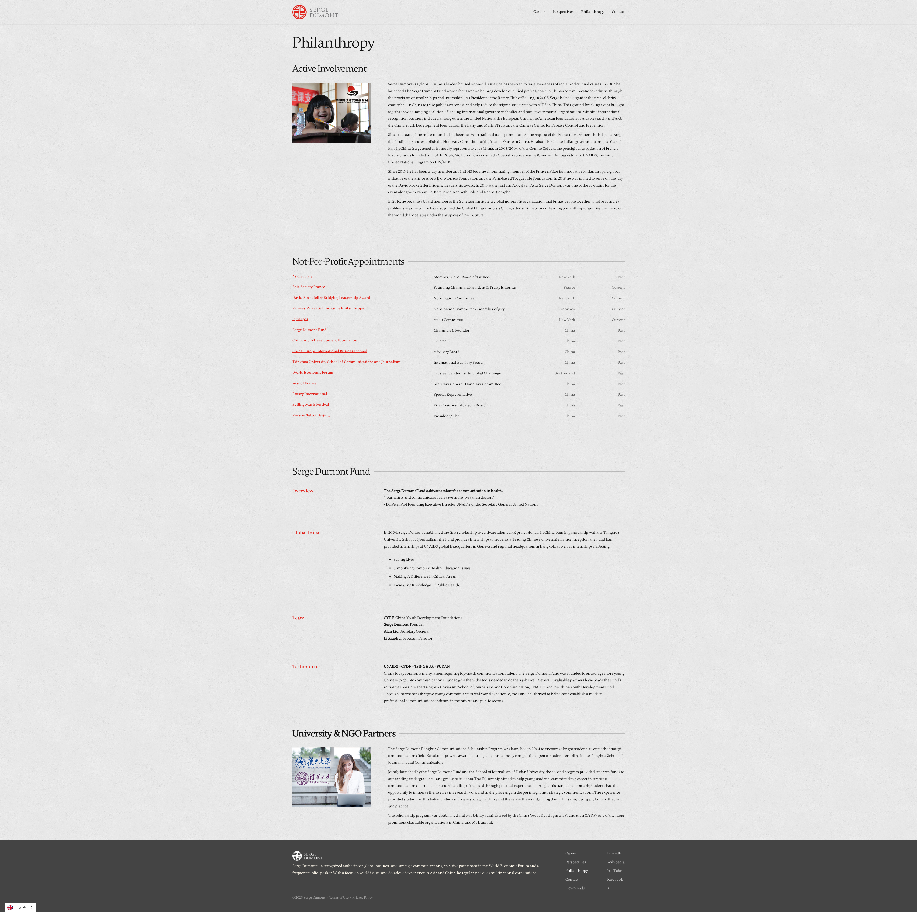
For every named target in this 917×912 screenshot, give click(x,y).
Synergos (300, 319)
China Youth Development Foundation (324, 340)
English (21, 907)
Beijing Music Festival (310, 404)
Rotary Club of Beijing (311, 415)
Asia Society (302, 276)
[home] (315, 12)
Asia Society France (308, 286)
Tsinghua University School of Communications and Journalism (346, 361)
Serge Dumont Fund (309, 329)
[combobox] (20, 907)
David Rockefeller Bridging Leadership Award (331, 297)
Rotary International (309, 393)
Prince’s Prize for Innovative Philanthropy (328, 308)
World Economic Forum (312, 372)
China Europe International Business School (329, 351)
